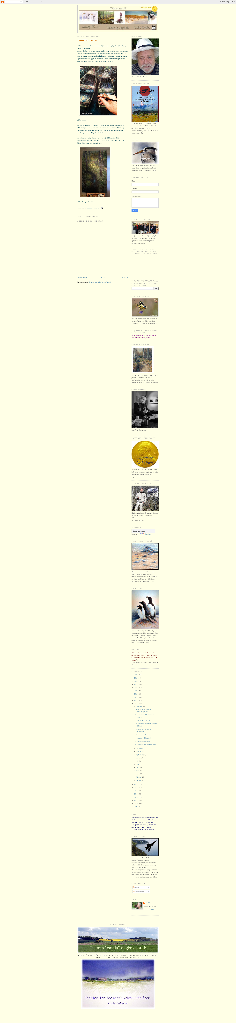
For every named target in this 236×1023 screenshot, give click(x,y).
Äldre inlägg (123, 277)
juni (137, 764)
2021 (136, 691)
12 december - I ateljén (143, 735)
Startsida (103, 277)
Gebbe (148, 902)
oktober (139, 751)
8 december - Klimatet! (143, 738)
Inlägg (136, 887)
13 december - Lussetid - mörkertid (143, 730)
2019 (136, 697)
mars (138, 774)
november (139, 748)
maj (137, 767)
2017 (136, 703)
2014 (136, 791)
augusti (138, 758)
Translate (148, 534)
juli (137, 761)
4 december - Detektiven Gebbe (145, 744)
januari (138, 780)
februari (139, 777)
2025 (136, 678)
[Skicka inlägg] (102, 208)
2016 (136, 784)
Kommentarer (139, 891)
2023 (136, 684)
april (138, 771)
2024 (136, 681)
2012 (136, 797)
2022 (136, 687)
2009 (136, 807)
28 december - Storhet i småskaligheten (143, 710)
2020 (136, 694)
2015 (136, 787)
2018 (136, 700)
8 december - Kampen (142, 741)
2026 (136, 675)
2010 (136, 803)
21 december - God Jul (142, 720)
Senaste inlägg (82, 277)
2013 (136, 794)
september (139, 755)
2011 (136, 800)
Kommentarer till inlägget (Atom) (99, 282)
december (139, 706)
